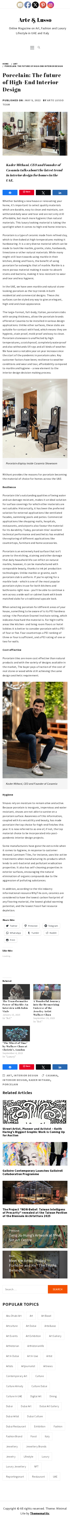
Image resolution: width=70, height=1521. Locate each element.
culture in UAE (14, 1396)
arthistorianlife (35, 1346)
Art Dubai (31, 1325)
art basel (46, 1315)
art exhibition (33, 1336)
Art (9, 1075)
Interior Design (26, 1075)
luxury (45, 1456)
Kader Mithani (39, 1080)
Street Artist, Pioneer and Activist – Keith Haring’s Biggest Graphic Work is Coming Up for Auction (34, 1132)
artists (9, 1366)
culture (39, 1376)
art (31, 1315)
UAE (55, 1476)
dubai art (26, 1406)
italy (47, 1436)
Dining (53, 1396)
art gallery (55, 1336)
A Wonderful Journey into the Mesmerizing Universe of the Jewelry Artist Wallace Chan (46, 1008)
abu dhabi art (13, 1315)
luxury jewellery (16, 1466)
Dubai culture (35, 1416)
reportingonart (15, 1476)
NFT (36, 1466)
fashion (58, 1426)
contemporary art (16, 1376)
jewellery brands (36, 1446)
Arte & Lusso (35, 19)
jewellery (12, 1446)
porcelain (10, 1084)
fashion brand (14, 1436)
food (34, 1436)
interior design (15, 1080)
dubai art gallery (49, 1406)
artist (49, 1356)
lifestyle (28, 1456)
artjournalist (28, 1366)
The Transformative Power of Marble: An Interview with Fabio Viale (15, 1006)
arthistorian (12, 1346)
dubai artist (12, 1416)
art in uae (32, 1356)
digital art (35, 1396)
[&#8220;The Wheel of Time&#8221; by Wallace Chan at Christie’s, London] (16, 1033)
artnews (47, 1366)
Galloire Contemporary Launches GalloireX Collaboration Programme (33, 1172)
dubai (9, 1406)
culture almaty (14, 1386)
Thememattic (40, 1513)
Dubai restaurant (16, 1426)
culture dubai (39, 1386)
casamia (52, 1075)
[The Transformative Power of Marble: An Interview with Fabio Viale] (16, 992)
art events (12, 1336)
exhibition (39, 1426)
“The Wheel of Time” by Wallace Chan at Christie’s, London (15, 1046)
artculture (12, 1325)
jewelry (10, 1456)
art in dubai (12, 1356)
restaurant (38, 1476)
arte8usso (50, 1325)
